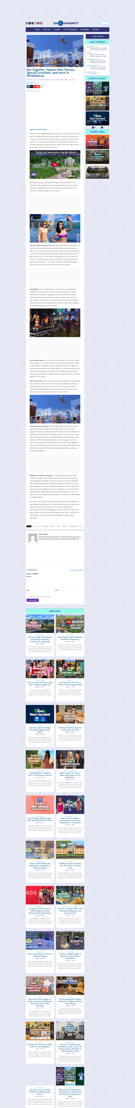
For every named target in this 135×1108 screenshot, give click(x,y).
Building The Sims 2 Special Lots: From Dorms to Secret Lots (70, 865)
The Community (40, 1088)
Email (57, 590)
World (80, 526)
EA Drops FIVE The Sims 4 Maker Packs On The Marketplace (40, 1045)
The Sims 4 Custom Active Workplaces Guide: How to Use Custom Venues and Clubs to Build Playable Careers (70, 1047)
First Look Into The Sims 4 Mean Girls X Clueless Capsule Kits (40, 683)
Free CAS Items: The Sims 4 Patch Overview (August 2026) (70, 683)
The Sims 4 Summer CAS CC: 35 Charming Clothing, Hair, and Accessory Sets (70, 911)
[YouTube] (41, 23)
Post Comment (33, 600)
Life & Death (70, 952)
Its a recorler (93, 73)
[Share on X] (31, 86)
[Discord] (35, 23)
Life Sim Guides (40, 771)
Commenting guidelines (76, 570)
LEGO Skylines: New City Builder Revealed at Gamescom (70, 638)
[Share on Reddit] (38, 86)
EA (38, 526)
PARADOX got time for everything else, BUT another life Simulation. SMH (98, 49)
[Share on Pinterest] (35, 86)
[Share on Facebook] (28, 86)
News (58, 526)
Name (28, 590)
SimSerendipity (60, 79)
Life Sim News (70, 635)
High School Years (40, 635)
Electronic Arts (40, 906)
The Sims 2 (70, 861)
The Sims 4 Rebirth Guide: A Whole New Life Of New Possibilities (70, 956)
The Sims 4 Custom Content (70, 906)
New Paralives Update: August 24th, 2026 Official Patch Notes (39, 819)
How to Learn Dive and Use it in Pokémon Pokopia (40, 955)
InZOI (70, 997)
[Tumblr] (38, 23)
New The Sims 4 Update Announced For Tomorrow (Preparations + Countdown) (70, 820)
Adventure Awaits (70, 1042)
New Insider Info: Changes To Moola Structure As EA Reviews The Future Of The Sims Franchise (40, 1002)
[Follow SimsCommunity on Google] (41, 86)
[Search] (107, 23)
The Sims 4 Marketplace (70, 771)
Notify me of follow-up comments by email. (40, 596)
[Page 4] (98, 127)
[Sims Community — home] (66, 23)
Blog (34, 526)
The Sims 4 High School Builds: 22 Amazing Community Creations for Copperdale (40, 639)
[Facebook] (27, 23)
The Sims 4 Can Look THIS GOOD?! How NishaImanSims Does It (40, 1092)
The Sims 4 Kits (40, 680)
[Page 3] (97, 127)
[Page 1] (95, 127)
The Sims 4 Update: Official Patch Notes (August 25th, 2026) (40, 730)
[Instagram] (30, 23)
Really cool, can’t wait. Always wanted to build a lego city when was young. (98, 56)
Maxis (52, 526)
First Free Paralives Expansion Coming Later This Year (70, 729)
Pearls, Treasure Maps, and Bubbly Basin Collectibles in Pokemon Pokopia (40, 865)
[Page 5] (99, 127)
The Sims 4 (65, 526)
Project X (40, 997)
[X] (32, 23)
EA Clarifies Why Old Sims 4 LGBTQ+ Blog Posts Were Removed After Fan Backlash (40, 911)
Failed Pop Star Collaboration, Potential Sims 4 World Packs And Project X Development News (70, 1093)
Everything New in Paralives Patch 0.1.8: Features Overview (40, 774)
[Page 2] (96, 127)
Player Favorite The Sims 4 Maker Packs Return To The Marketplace (70, 775)
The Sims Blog (34, 91)
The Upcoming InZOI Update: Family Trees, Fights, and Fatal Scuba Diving (70, 1001)
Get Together (30, 82)
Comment (29, 576)
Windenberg (73, 526)
